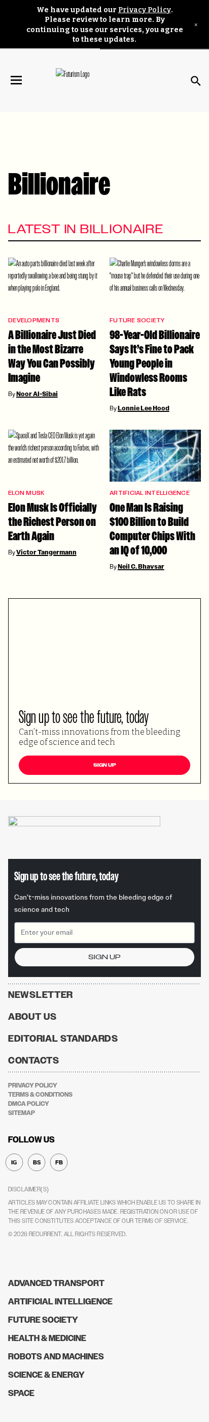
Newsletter (40, 994)
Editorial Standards (63, 1038)
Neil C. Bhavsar (141, 567)
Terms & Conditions (40, 1094)
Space (21, 1393)
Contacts (33, 1060)
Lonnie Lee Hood (143, 408)
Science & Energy (46, 1375)
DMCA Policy (28, 1103)
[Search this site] (196, 81)
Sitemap (21, 1113)
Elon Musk (26, 493)
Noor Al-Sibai (37, 394)
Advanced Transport (56, 1283)
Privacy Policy (144, 10)
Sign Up (104, 765)
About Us (32, 1016)
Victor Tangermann (46, 552)
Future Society (137, 320)
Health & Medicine (47, 1338)
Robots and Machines (56, 1356)
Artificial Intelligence (150, 493)
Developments (33, 320)
